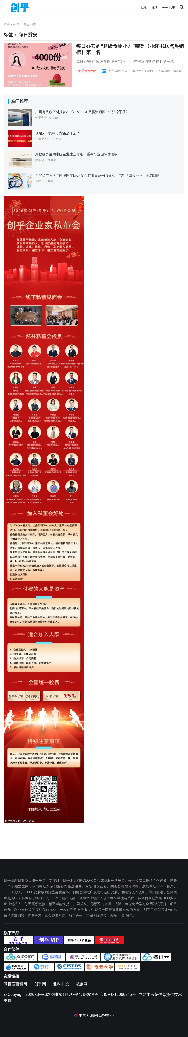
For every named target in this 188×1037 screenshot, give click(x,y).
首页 (7, 24)
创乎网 (40, 984)
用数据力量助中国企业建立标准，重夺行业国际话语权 (76, 154)
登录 (144, 7)
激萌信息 (158, 994)
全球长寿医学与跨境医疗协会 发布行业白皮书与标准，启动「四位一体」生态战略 (97, 175)
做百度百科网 (15, 984)
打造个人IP (42, 138)
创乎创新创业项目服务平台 (58, 994)
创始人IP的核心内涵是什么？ (57, 133)
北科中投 (61, 984)
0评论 (178, 71)
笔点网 (82, 984)
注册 (155, 7)
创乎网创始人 (118, 71)
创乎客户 (41, 117)
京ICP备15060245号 (118, 994)
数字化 (39, 160)
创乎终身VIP (87, 71)
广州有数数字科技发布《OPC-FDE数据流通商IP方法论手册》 (82, 112)
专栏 (38, 181)
